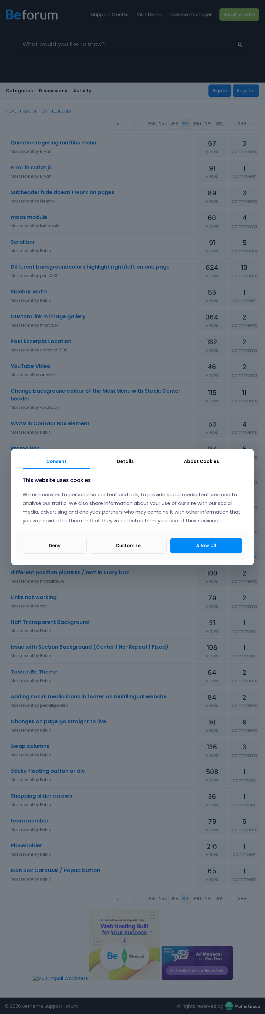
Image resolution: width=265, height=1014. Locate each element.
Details (125, 461)
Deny (54, 545)
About (201, 461)
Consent (56, 461)
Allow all (206, 545)
